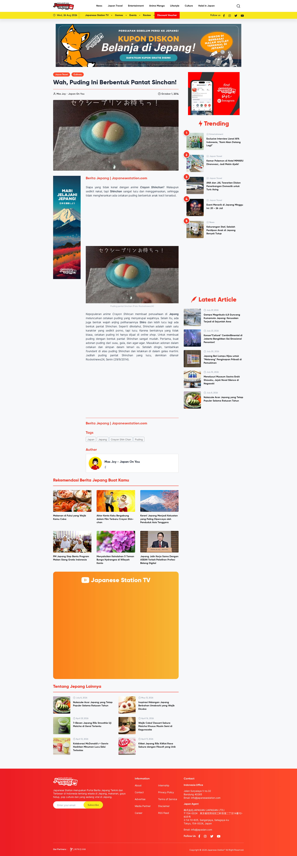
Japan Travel (115, 6)
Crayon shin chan (121, 439)
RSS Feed (163, 812)
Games (119, 15)
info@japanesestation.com (206, 797)
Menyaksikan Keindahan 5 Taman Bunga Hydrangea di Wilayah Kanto (115, 559)
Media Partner (143, 806)
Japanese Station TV (97, 15)
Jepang (102, 439)
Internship (163, 785)
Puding (139, 439)
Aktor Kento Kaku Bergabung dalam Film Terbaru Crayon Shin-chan (115, 519)
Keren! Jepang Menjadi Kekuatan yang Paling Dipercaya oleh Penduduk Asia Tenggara (159, 519)
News (99, 6)
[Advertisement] (132, 390)
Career (138, 812)
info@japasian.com (201, 829)
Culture (189, 6)
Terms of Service (167, 799)
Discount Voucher (167, 15)
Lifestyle (174, 6)
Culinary (78, 75)
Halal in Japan (206, 6)
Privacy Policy (166, 792)
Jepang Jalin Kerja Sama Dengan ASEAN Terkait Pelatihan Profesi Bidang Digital (159, 559)
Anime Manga (157, 6)
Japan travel (61, 75)
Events (133, 15)
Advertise (140, 799)
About (138, 785)
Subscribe (93, 805)
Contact (139, 792)
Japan (90, 439)
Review (147, 15)
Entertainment (136, 6)
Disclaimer (164, 806)
